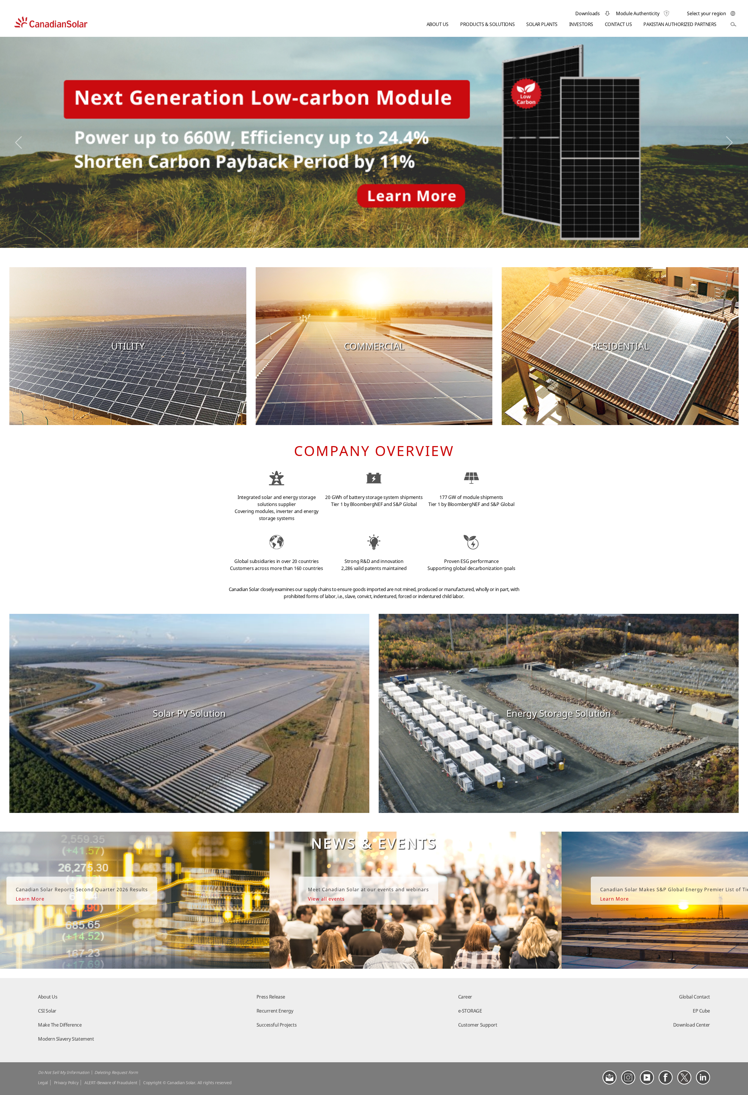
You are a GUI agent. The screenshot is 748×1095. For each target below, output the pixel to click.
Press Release (271, 997)
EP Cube (701, 1011)
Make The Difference (60, 1025)
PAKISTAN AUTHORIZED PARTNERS (679, 24)
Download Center (691, 1025)
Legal (43, 1082)
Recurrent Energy (275, 1011)
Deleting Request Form (116, 1072)
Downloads (587, 13)
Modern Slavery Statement (66, 1039)
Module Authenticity (637, 13)
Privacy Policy (66, 1082)
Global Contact (694, 997)
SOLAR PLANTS (541, 24)
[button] (18, 142)
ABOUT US (438, 24)
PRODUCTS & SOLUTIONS (487, 24)
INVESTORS (581, 24)
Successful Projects (277, 1025)
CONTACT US (618, 24)
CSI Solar (47, 1011)
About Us (47, 997)
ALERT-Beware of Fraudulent (110, 1082)
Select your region (706, 13)
